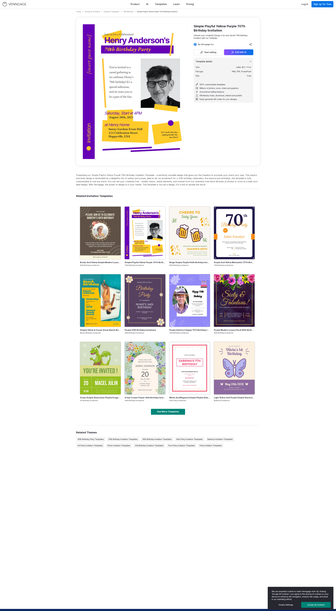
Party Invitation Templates (211, 445)
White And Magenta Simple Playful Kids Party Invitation (189, 397)
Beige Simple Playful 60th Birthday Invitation (189, 262)
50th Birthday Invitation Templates (123, 439)
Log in (304, 4)
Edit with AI (240, 52)
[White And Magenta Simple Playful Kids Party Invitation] (189, 368)
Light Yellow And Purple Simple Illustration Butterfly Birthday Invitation (234, 397)
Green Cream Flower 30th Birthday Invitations (145, 397)
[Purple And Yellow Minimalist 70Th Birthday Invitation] (234, 233)
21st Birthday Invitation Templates (149, 445)
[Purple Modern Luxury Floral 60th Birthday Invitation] (234, 300)
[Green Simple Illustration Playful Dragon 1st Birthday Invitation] (100, 368)
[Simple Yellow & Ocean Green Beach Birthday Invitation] (100, 300)
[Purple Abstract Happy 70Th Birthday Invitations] (189, 300)
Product (135, 4)
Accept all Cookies (316, 605)
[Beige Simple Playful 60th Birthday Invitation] (189, 233)
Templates (161, 4)
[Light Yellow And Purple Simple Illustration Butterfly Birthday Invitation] (234, 368)
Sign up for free (322, 4)
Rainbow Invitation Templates (220, 439)
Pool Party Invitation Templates (181, 445)
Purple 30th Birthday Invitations (140, 330)
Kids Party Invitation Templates (189, 439)
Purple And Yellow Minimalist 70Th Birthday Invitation (234, 262)
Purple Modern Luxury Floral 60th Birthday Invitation (234, 330)
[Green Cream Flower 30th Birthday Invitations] (145, 368)
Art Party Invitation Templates (90, 445)
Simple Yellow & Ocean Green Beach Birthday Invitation (100, 330)
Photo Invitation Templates (118, 445)
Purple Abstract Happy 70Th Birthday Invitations (189, 330)
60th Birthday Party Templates (91, 439)
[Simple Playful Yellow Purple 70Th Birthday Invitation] (145, 233)
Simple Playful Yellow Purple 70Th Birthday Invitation (145, 262)
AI (147, 4)
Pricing (190, 4)
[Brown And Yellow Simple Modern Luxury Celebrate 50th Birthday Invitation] (100, 233)
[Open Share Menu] (250, 44)
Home (78, 12)
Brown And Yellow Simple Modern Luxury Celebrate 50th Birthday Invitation (100, 262)
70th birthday (128, 12)
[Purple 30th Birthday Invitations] (145, 300)
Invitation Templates (111, 12)
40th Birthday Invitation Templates (157, 439)
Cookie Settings (286, 605)
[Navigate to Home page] (14, 4)
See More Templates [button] (168, 411)
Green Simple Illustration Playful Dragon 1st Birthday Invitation (100, 397)
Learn (176, 4)
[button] (208, 52)
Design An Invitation (92, 12)
